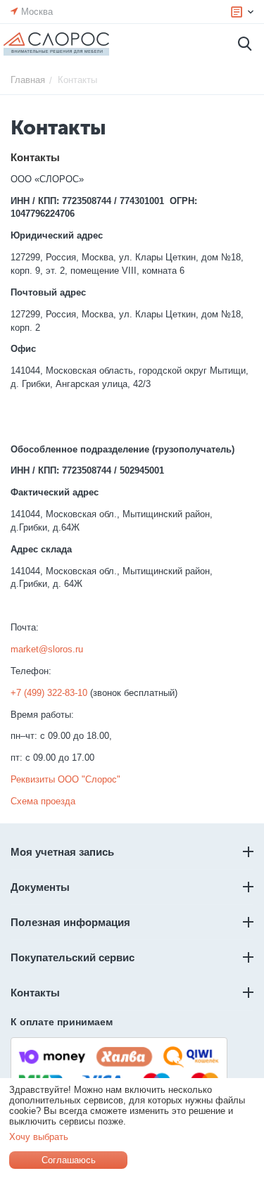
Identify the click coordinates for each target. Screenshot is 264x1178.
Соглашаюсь (69, 1160)
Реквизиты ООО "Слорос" (65, 779)
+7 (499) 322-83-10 (49, 693)
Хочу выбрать (38, 1137)
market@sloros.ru (47, 649)
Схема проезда (43, 801)
